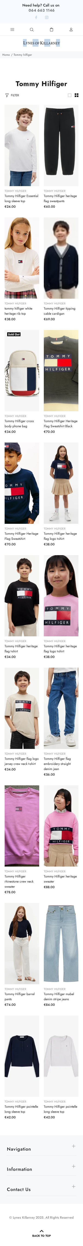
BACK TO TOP (41, 1236)
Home (6, 55)
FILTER (15, 95)
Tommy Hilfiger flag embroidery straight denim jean (57, 763)
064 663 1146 (42, 10)
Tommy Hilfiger (15, 191)
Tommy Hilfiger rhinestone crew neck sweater (19, 881)
